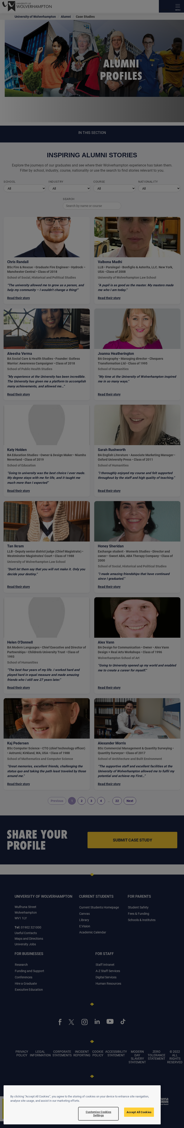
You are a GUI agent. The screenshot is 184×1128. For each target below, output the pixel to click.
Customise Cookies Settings (98, 1113)
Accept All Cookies (139, 1112)
